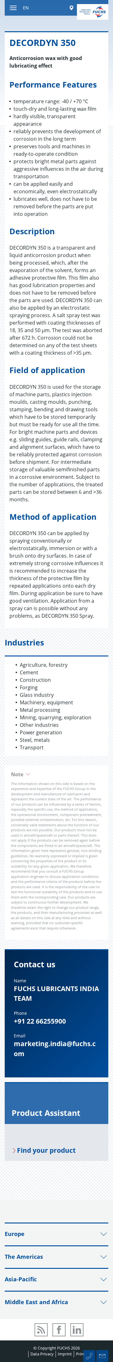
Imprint (65, 1354)
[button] (56, 774)
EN (26, 8)
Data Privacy (42, 1354)
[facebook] (59, 1329)
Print (80, 1354)
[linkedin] (76, 1329)
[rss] (41, 1329)
